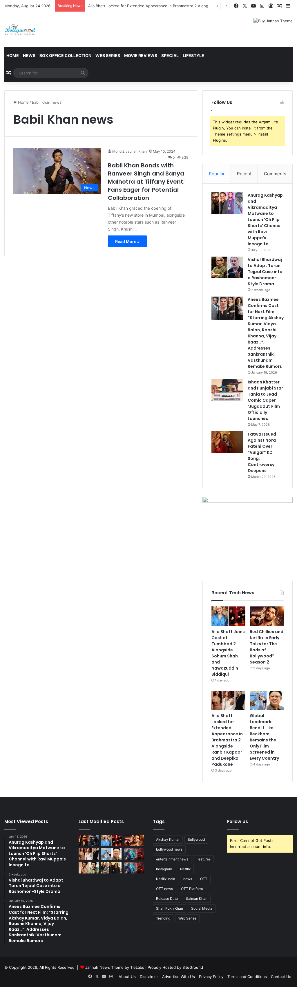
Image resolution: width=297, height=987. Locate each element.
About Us (127, 976)
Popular (217, 173)
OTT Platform (192, 889)
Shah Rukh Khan (169, 908)
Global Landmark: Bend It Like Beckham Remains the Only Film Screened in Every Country (264, 737)
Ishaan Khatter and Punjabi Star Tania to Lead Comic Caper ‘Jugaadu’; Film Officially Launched (265, 400)
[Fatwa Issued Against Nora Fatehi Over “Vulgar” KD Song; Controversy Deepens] (227, 442)
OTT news (164, 889)
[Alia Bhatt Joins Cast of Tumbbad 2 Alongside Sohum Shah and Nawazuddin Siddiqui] (228, 616)
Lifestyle (193, 55)
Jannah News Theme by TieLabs (114, 967)
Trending (163, 918)
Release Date (167, 898)
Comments (275, 173)
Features (203, 859)
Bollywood (196, 839)
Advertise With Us (178, 976)
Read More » (127, 241)
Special (170, 55)
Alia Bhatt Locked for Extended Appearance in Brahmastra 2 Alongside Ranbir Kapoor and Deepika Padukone (186, 5)
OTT (203, 879)
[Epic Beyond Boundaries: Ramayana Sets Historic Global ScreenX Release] (134, 854)
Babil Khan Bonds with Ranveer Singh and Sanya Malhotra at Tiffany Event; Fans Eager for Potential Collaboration (146, 181)
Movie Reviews (140, 55)
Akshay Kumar (168, 839)
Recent (244, 173)
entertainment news (172, 859)
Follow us (237, 821)
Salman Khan (196, 898)
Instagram (164, 869)
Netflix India (165, 879)
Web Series (107, 55)
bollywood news (169, 849)
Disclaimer (149, 976)
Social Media (201, 908)
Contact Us (281, 976)
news (187, 879)
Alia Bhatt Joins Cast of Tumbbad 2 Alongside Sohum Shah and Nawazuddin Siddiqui (228, 653)
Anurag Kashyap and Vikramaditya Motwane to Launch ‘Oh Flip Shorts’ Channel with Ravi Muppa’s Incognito (265, 219)
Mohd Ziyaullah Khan (129, 151)
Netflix (185, 869)
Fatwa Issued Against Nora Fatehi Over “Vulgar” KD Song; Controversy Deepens (262, 452)
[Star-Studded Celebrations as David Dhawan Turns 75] (111, 867)
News (29, 55)
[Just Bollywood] (20, 29)
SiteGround (192, 967)
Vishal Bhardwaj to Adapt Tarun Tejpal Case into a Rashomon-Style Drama (265, 272)
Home (12, 55)
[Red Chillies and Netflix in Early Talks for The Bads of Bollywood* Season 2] (267, 616)
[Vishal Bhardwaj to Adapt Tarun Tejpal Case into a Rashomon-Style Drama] (227, 267)
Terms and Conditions (247, 976)
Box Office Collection (65, 55)
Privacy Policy (211, 976)
